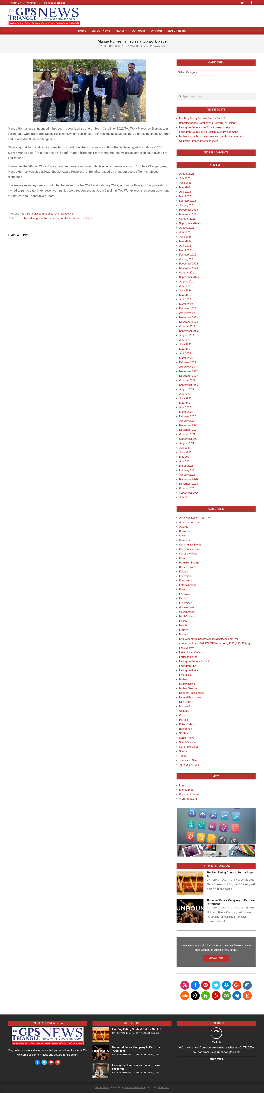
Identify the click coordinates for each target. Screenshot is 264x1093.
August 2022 (186, 389)
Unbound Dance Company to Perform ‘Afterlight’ (207, 123)
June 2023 (185, 344)
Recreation (185, 728)
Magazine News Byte (135, 1087)
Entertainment (187, 585)
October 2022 (187, 380)
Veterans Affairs (189, 764)
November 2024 (188, 268)
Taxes (182, 755)
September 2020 (189, 492)
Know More (216, 1059)
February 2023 (187, 362)
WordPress (163, 1087)
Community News (189, 549)
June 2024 (185, 290)
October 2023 (187, 326)
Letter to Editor (188, 657)
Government (186, 612)
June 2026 (185, 182)
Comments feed (189, 794)
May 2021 (185, 456)
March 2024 (186, 304)
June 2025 (185, 236)
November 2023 (188, 322)
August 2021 (186, 443)
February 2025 (187, 254)
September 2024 (189, 277)
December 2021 (188, 425)
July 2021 (184, 447)
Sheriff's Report (188, 742)
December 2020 (188, 479)
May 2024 (185, 295)
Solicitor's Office (188, 746)
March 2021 (186, 465)
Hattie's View (186, 616)
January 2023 (187, 367)
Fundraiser (185, 603)
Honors (183, 634)
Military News (187, 683)
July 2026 (184, 178)
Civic (182, 535)
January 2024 (187, 313)
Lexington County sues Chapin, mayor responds (207, 127)
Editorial (184, 571)
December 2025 (188, 209)
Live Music (185, 674)
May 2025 (185, 241)
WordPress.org (188, 798)
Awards (159, 46)
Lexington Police (189, 670)
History (183, 630)
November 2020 (188, 483)
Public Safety (187, 724)
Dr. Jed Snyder (187, 567)
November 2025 (188, 214)
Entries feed (186, 789)
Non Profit (185, 701)
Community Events (190, 544)
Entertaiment (186, 580)
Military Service (188, 688)
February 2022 (187, 416)
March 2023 (186, 358)
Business (184, 531)
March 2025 (186, 250)
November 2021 (188, 429)
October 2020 (187, 488)
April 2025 (185, 245)
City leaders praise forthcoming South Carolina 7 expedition (57, 218)
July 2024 (184, 286)
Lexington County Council (194, 661)
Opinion (183, 715)
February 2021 (187, 470)
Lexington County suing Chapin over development (208, 132)
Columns (184, 540)
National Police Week (191, 692)
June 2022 (185, 398)
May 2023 (185, 349)
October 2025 (187, 218)
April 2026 (185, 191)
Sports (183, 751)
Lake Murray (186, 648)
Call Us (216, 1042)
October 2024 (187, 272)
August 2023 (186, 335)
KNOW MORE (216, 958)
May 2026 (185, 187)
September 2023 (189, 331)
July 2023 (184, 340)
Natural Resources (190, 697)
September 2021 (189, 438)
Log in (182, 785)
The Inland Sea (188, 760)
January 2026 (187, 205)
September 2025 (189, 223)
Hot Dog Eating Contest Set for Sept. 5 (202, 118)
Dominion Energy (189, 562)
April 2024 (185, 299)
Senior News (186, 737)
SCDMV (183, 733)
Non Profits (186, 706)
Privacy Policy (102, 1087)
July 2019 (184, 497)
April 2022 (185, 407)
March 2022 (186, 411)
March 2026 (186, 196)
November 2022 (188, 376)
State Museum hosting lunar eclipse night (51, 213)
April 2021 (185, 461)
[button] (216, 826)
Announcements (189, 522)
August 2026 (186, 173)
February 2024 (187, 308)
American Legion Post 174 (194, 517)
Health (183, 621)
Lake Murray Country (191, 652)
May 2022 (185, 402)
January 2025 (187, 259)
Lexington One (187, 666)
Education (185, 576)
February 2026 (187, 200)
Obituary (184, 710)
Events (183, 589)
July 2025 (184, 232)
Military (183, 679)
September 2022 (189, 384)
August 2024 (186, 281)
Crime (182, 558)
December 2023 (188, 317)
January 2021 (187, 474)
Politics (183, 719)
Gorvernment (187, 607)
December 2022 (188, 371)
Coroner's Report (189, 553)
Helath (183, 625)
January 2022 (187, 420)
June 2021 (185, 452)
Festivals (184, 594)
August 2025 (186, 227)
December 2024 (188, 263)
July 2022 (184, 393)
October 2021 (187, 434)
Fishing (183, 598)
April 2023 (185, 353)
